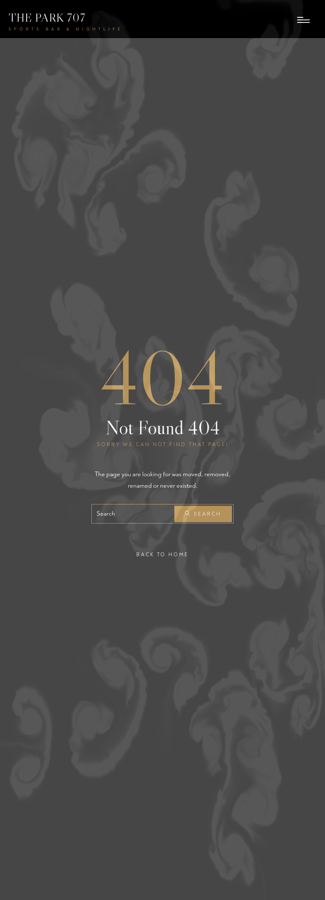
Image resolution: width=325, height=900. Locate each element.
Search (206, 514)
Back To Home (162, 555)
